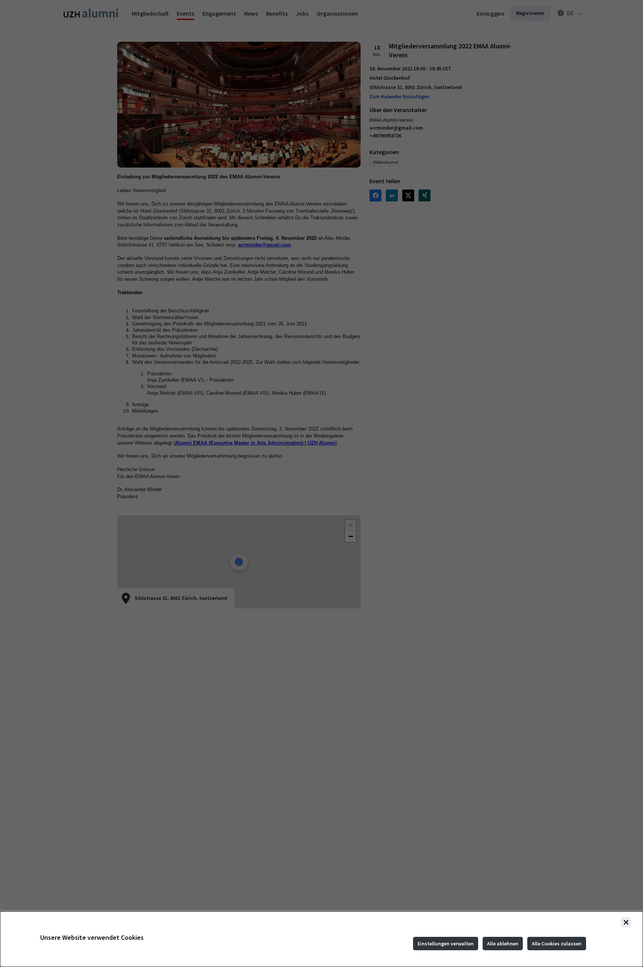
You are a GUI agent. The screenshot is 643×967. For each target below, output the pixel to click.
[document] (321, 939)
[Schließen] (626, 922)
